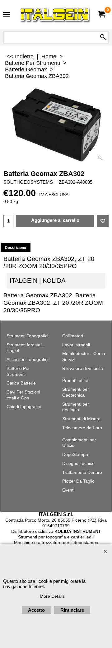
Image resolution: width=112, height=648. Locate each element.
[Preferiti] (103, 221)
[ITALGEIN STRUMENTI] (55, 14)
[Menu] (6, 15)
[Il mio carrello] (101, 14)
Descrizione (15, 247)
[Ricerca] (103, 37)
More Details (52, 596)
